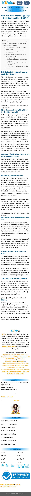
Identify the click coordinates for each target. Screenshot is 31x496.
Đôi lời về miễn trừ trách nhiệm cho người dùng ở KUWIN (16, 48)
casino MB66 (24, 355)
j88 (19, 361)
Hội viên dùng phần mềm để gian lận (16, 58)
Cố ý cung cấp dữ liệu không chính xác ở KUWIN (17, 63)
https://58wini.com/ (15, 371)
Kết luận (8, 68)
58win (23, 363)
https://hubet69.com (6, 487)
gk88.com (5, 371)
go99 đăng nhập (9, 484)
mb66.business (22, 357)
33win (17, 369)
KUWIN (4, 7)
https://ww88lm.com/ (9, 363)
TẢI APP (11, 7)
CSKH (25, 10)
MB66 (18, 355)
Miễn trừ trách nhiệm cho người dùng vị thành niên (17, 60)
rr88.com (18, 363)
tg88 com (17, 484)
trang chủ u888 (6, 365)
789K (17, 374)
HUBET (22, 361)
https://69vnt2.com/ (11, 361)
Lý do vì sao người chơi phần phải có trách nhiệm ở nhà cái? (16, 51)
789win (14, 359)
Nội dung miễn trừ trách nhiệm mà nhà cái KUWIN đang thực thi (16, 55)
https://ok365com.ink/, (9, 355)
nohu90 (12, 374)
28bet (2, 484)
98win (26, 365)
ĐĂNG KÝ (17, 7)
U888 (16, 357)
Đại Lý (20, 10)
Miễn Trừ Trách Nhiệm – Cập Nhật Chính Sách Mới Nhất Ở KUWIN (14, 44)
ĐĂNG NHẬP (24, 7)
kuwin (14, 487)
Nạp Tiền (8, 10)
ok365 (19, 359)
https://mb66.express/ (8, 369)
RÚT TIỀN (14, 10)
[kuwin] (8, 2)
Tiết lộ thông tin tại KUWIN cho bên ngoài (18, 66)
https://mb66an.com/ (7, 357)
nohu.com (21, 367)
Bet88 (21, 369)
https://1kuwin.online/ (9, 346)
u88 (27, 363)
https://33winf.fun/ (12, 367)
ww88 (22, 365)
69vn (23, 359)
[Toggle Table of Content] (26, 41)
